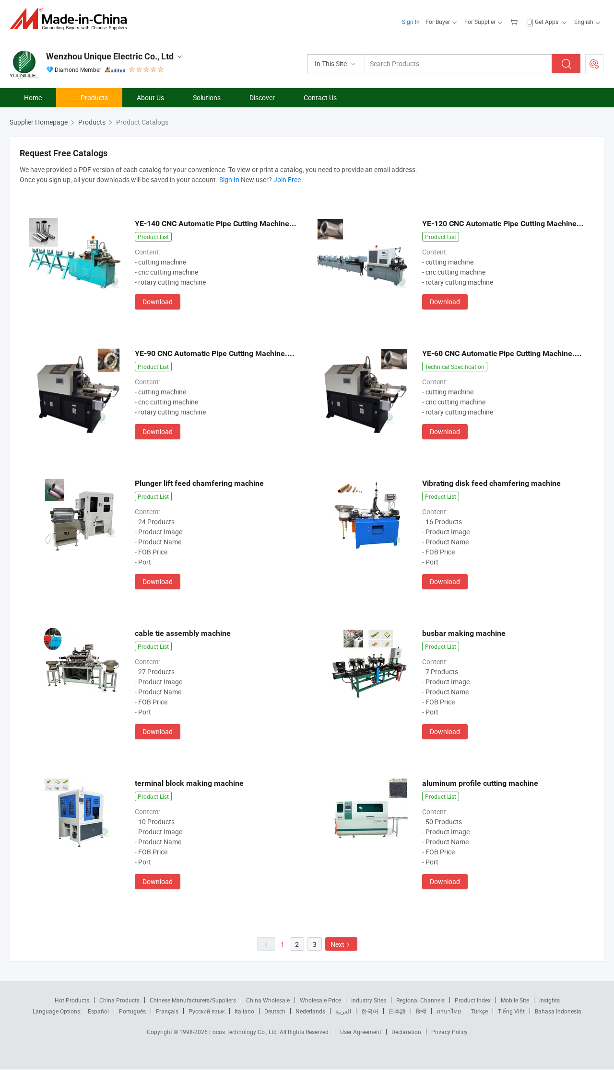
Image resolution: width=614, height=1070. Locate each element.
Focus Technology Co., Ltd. (244, 1031)
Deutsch (274, 1011)
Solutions (207, 97)
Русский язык (206, 1011)
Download (157, 301)
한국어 (369, 1011)
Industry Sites (368, 1000)
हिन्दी (421, 1011)
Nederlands (310, 1011)
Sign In (411, 21)
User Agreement (360, 1031)
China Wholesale (268, 1000)
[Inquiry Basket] (515, 21)
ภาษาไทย (449, 1011)
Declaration (406, 1031)
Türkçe (479, 1011)
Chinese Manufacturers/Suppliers (193, 1000)
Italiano (244, 1011)
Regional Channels (420, 1000)
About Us (150, 97)
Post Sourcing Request (594, 63)
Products (94, 97)
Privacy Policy (449, 1031)
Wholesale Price (320, 1000)
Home (33, 97)
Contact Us (320, 97)
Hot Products (72, 1000)
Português (132, 1011)
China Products (119, 1000)
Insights (549, 1000)
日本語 (397, 1011)
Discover (262, 97)
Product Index (473, 1000)
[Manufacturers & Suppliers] (71, 19)
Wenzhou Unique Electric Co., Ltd (110, 56)
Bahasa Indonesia (558, 1011)
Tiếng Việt (511, 1011)
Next (337, 944)
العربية (343, 1011)
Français (167, 1011)
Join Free (287, 179)
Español (98, 1011)
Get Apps (546, 21)
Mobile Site (515, 1000)
